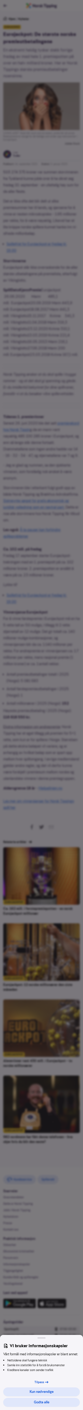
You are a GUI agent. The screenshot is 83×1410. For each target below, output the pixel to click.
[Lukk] (41, 1338)
